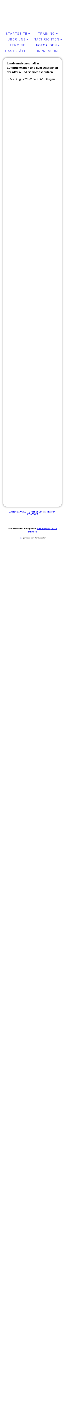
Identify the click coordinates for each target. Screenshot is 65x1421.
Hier (20, 538)
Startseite (16, 33)
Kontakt (32, 514)
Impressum (47, 51)
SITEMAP (49, 511)
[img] (32, 15)
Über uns (17, 39)
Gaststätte (16, 51)
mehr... (11, 499)
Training (46, 33)
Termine (17, 45)
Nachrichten (46, 39)
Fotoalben (46, 45)
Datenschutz (17, 511)
